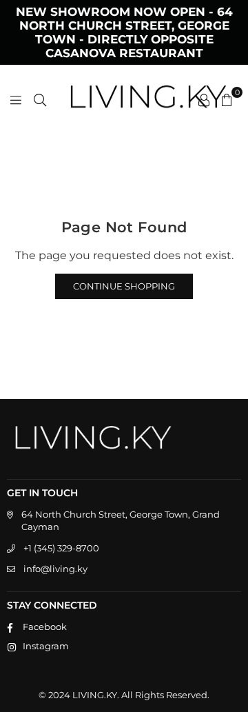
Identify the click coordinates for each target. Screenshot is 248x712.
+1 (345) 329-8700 (61, 547)
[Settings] (204, 99)
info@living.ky (55, 568)
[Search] (40, 99)
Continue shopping (124, 286)
